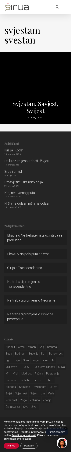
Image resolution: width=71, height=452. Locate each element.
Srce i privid (13, 171)
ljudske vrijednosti (44, 366)
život (34, 406)
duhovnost (55, 353)
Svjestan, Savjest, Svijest (35, 107)
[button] (65, 7)
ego (8, 360)
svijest (53, 386)
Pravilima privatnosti (24, 435)
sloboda (11, 386)
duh (43, 353)
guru (26, 360)
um (43, 393)
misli (15, 373)
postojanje (52, 373)
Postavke (29, 445)
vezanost (11, 400)
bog (41, 346)
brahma (52, 346)
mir (7, 373)
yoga (23, 400)
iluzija (35, 360)
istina (45, 360)
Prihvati (11, 445)
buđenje (33, 353)
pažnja (39, 373)
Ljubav (25, 366)
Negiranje (48, 300)
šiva (25, 406)
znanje (47, 400)
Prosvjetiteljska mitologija (23, 182)
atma (21, 346)
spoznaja (24, 386)
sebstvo (38, 380)
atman (32, 346)
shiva (50, 380)
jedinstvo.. (12, 366)
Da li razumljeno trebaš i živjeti (26, 161)
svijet (9, 393)
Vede (51, 393)
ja (52, 360)
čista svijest (13, 406)
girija (17, 360)
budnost (20, 353)
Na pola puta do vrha (34, 254)
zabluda (35, 400)
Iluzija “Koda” (13, 150)
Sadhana (11, 380)
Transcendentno (30, 268)
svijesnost (40, 386)
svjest (33, 393)
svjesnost (21, 393)
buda (9, 353)
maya (61, 366)
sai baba (25, 380)
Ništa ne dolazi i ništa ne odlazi (26, 203)
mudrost (26, 373)
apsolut (10, 346)
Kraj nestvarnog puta (19, 193)
